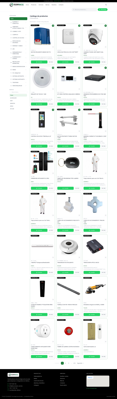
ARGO (11, 106)
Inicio (27, 5)
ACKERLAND (13, 98)
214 (74, 363)
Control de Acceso (38, 380)
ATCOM (12, 109)
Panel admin (63, 385)
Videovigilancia (38, 376)
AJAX (11, 100)
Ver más (51, 62)
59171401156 (58, 1)
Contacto (61, 5)
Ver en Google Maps (92, 388)
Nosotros (54, 5)
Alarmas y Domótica (39, 383)
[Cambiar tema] (106, 4)
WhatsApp (103, 9)
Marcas (47, 5)
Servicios (41, 5)
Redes (35, 378)
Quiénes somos (64, 376)
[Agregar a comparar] (53, 47)
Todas (12, 18)
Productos (33, 5)
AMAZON (12, 103)
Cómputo (36, 385)
